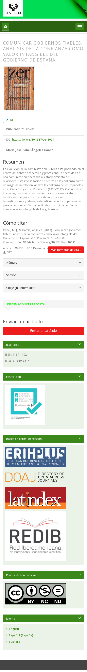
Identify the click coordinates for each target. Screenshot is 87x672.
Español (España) (20, 635)
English (13, 629)
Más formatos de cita (65, 250)
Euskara (14, 642)
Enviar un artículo (43, 330)
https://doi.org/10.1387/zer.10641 (34, 139)
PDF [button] (11, 120)
